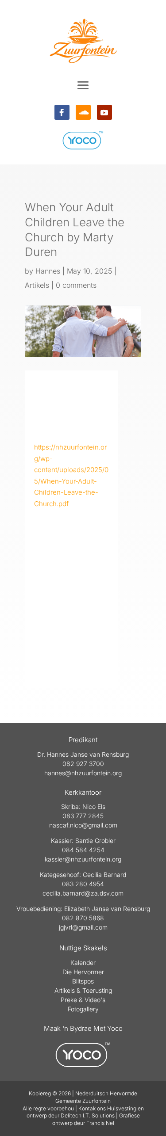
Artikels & (68, 990)
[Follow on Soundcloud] (83, 112)
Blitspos (83, 981)
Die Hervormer (83, 972)
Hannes (47, 271)
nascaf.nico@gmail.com (83, 825)
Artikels (37, 285)
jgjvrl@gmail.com (83, 927)
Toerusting (97, 990)
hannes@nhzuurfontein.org (83, 773)
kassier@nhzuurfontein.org (83, 859)
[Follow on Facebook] (61, 112)
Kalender (83, 962)
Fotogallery (83, 1009)
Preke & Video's (83, 999)
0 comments (76, 285)
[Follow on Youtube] (104, 112)
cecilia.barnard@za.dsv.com (83, 893)
